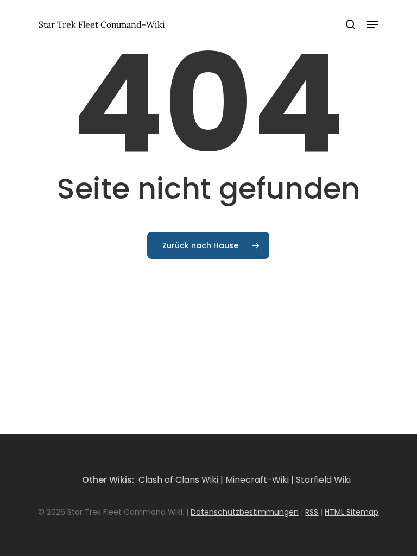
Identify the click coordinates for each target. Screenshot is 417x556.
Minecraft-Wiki (257, 479)
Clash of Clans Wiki (178, 479)
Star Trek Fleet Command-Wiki (102, 24)
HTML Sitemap (351, 512)
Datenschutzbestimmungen (245, 512)
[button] (372, 24)
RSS (311, 512)
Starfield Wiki (323, 479)
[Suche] (350, 24)
